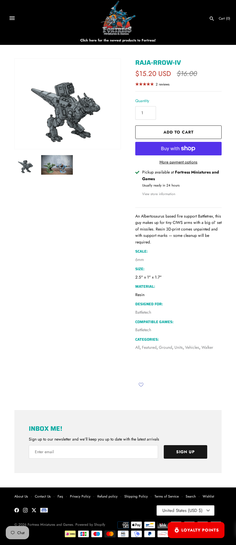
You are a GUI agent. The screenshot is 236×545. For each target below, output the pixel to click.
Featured (149, 347)
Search (191, 496)
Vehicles (192, 347)
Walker (207, 347)
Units (178, 347)
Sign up (185, 452)
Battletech (143, 312)
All (137, 347)
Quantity (142, 101)
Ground (165, 347)
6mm (139, 259)
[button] (108, 104)
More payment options (178, 162)
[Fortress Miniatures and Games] (118, 18)
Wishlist (208, 496)
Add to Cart (178, 132)
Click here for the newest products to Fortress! (118, 40)
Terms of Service (167, 496)
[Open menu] (12, 18)
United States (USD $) (182, 510)
